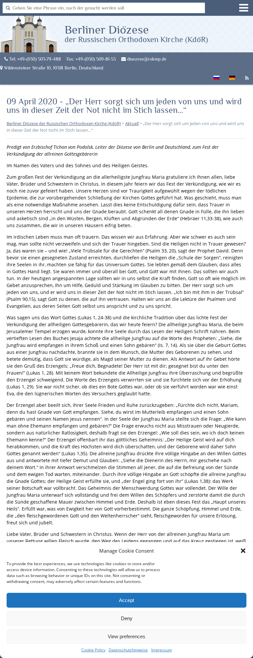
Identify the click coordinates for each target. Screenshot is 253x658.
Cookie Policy (93, 650)
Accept (126, 600)
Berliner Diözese (136, 33)
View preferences (126, 636)
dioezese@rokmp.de (146, 59)
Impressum (161, 650)
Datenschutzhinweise (128, 650)
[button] (243, 550)
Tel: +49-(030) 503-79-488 (34, 59)
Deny (126, 618)
